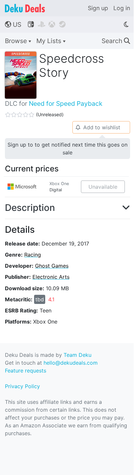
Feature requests (25, 370)
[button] (67, 208)
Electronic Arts (50, 277)
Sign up (98, 8)
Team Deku (77, 355)
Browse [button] (17, 41)
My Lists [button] (49, 41)
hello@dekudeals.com (71, 362)
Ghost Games (51, 265)
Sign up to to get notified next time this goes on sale (67, 148)
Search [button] (116, 41)
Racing (32, 254)
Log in (121, 8)
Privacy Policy (22, 386)
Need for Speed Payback (65, 103)
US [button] (13, 24)
